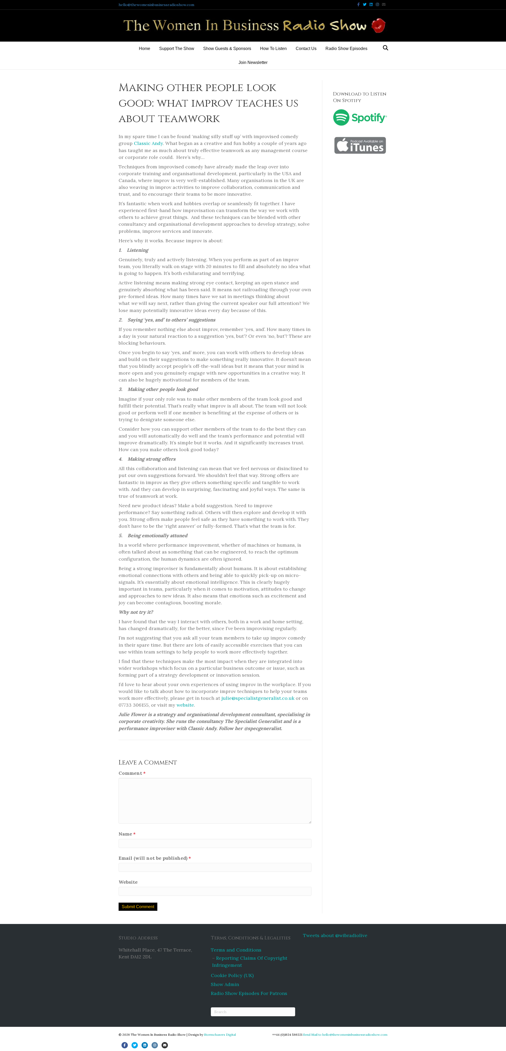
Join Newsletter (253, 62)
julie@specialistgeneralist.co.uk (257, 698)
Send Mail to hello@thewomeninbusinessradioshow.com (345, 1035)
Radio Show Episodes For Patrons (249, 993)
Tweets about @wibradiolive (335, 935)
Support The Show (176, 48)
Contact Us (306, 48)
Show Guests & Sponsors (227, 48)
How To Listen (273, 48)
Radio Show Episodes (346, 48)
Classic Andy (148, 143)
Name (127, 834)
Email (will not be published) (155, 858)
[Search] (384, 48)
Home (144, 48)
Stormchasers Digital (220, 1035)
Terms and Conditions (236, 950)
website (185, 705)
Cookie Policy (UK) (232, 975)
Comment (132, 773)
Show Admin (225, 984)
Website (128, 882)
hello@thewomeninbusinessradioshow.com (156, 4)
